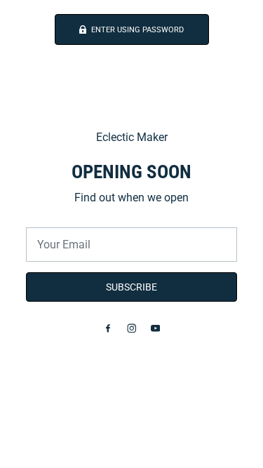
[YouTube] (156, 328)
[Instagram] (132, 328)
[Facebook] (108, 328)
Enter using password (137, 29)
